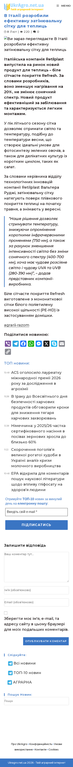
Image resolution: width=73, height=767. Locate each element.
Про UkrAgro (19, 744)
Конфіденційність (40, 744)
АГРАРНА (22, 682)
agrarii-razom (16, 325)
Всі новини (25, 663)
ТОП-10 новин (27, 673)
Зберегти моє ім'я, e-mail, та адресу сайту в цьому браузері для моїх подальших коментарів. (36, 624)
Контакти (40, 749)
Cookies (53, 749)
